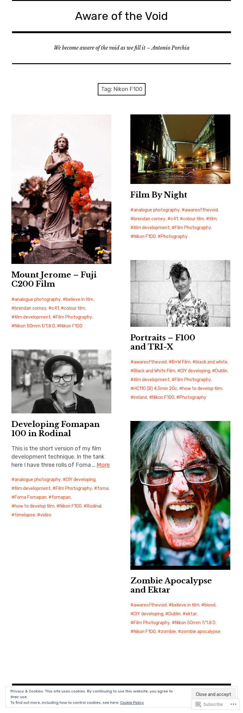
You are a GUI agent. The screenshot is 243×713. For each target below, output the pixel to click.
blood (209, 605)
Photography (174, 236)
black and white (211, 362)
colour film (74, 308)
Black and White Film (154, 371)
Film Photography (74, 317)
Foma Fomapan (31, 497)
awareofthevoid (201, 210)
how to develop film (202, 388)
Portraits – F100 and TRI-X (162, 342)
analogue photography (38, 299)
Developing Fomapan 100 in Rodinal (55, 429)
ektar (191, 614)
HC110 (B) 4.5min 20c (155, 388)
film (213, 219)
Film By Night (158, 194)
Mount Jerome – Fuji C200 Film (54, 279)
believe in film (79, 299)
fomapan (61, 497)
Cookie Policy (132, 702)
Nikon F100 (71, 326)
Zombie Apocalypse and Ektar (171, 585)
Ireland (140, 397)
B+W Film (181, 362)
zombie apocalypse (201, 631)
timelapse (25, 515)
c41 (55, 308)
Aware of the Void (121, 16)
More (103, 464)
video (45, 515)
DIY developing (195, 371)
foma (103, 488)
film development (33, 317)
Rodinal (94, 506)
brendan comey (31, 308)
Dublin (221, 371)
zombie (168, 631)
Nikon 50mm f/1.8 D (35, 326)
